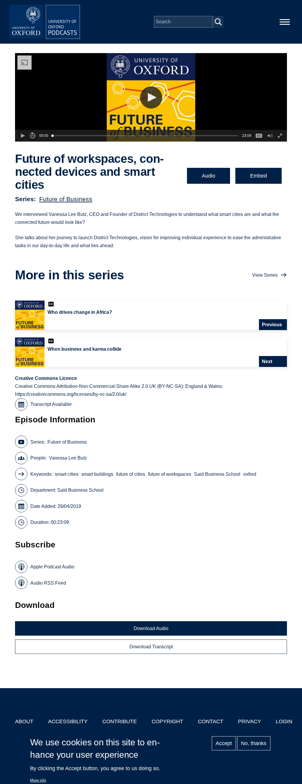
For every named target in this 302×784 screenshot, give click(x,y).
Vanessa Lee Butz (68, 457)
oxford (249, 474)
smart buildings (97, 474)
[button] (151, 97)
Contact (210, 721)
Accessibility (68, 721)
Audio (208, 176)
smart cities (66, 474)
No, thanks (253, 743)
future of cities (130, 474)
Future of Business (65, 199)
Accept (224, 743)
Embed (258, 176)
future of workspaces (169, 474)
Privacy (249, 721)
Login (284, 721)
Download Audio (151, 628)
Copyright (167, 721)
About (24, 721)
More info (38, 780)
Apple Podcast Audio (52, 566)
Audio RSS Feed (48, 582)
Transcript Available (51, 404)
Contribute (119, 721)
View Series (265, 275)
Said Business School (217, 474)
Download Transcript (151, 646)
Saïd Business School (80, 490)
